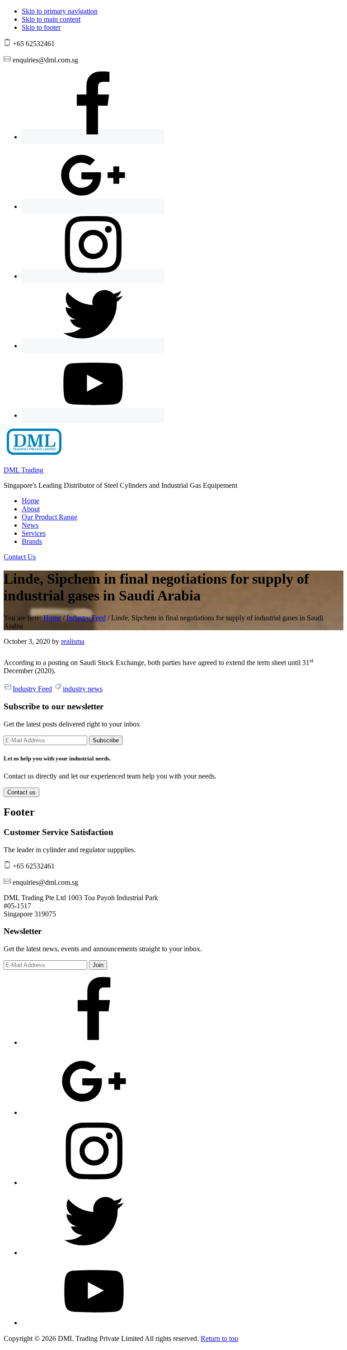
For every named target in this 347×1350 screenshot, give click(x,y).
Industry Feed (32, 689)
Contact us (21, 792)
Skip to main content (51, 19)
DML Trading (23, 470)
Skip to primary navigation (60, 11)
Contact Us (20, 557)
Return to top (219, 1338)
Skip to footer (41, 27)
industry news (83, 689)
